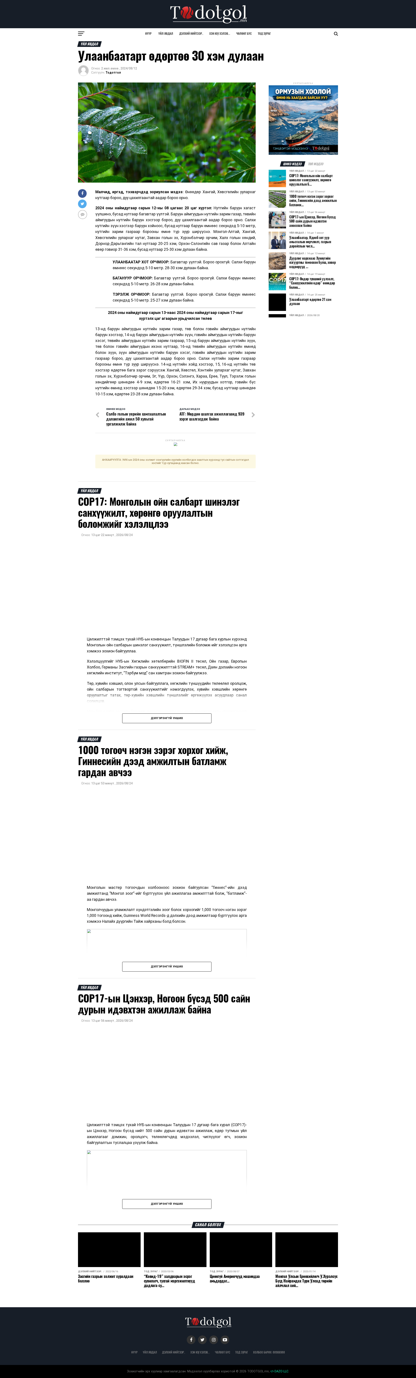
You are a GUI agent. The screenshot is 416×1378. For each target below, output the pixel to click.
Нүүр (148, 33)
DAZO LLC (281, 1371)
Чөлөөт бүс (244, 33)
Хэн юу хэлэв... (219, 33)
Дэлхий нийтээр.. (191, 33)
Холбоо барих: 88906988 (269, 1352)
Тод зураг (264, 33)
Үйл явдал (165, 33)
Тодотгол (113, 72)
